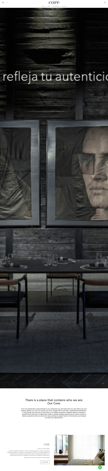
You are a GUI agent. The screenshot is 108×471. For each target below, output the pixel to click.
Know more (45, 462)
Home (42, 6)
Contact (64, 6)
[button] (7, 2)
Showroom (56, 6)
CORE (48, 6)
